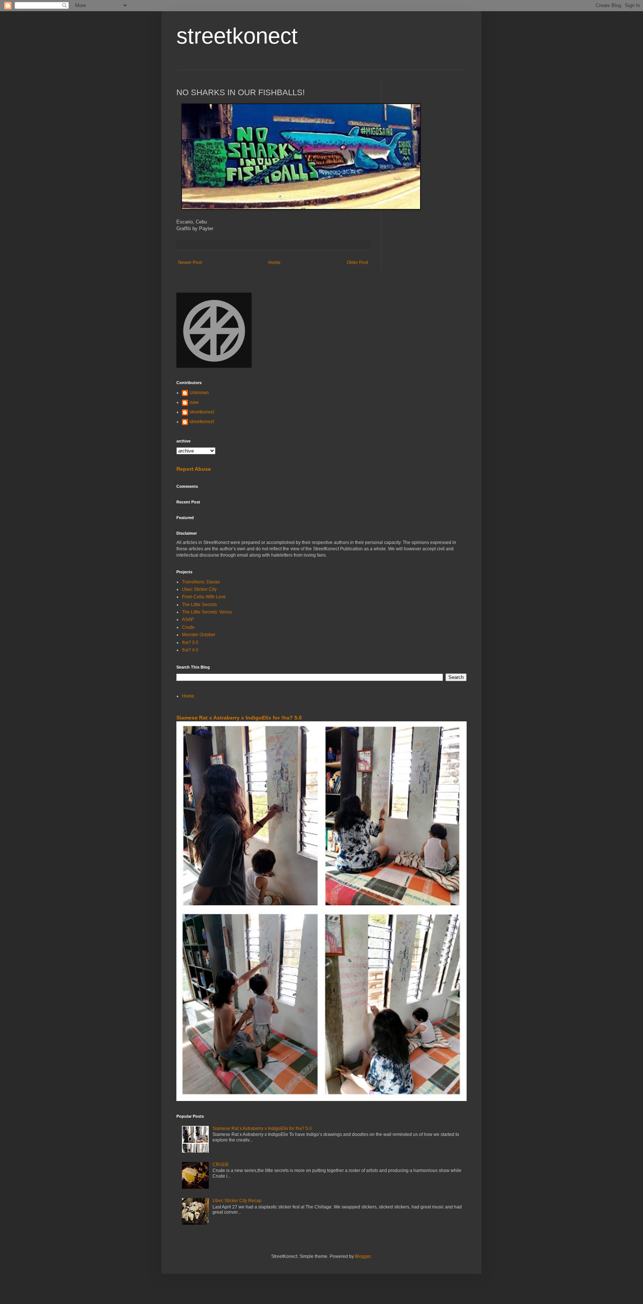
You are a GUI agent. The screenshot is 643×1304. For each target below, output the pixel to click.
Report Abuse (193, 469)
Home (274, 262)
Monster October (198, 634)
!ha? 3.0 (190, 642)
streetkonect (237, 35)
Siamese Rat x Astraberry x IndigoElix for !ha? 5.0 (239, 718)
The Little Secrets (199, 604)
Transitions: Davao (201, 582)
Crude (188, 627)
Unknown (199, 392)
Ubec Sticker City (199, 589)
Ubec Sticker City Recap (237, 1200)
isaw (194, 402)
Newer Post (190, 262)
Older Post (357, 262)
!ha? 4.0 (190, 650)
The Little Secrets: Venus (207, 612)
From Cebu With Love (204, 596)
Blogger (363, 1256)
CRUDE (220, 1164)
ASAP (188, 619)
